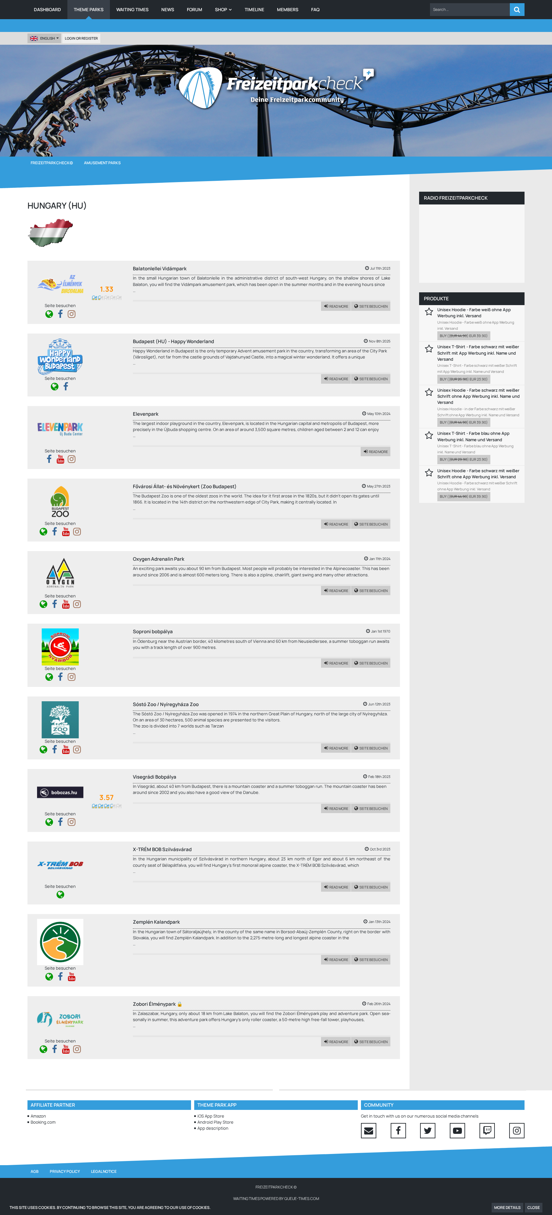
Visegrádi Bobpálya (154, 777)
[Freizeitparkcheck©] (275, 87)
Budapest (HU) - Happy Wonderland (173, 341)
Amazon (38, 1116)
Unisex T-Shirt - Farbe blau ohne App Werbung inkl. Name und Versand (473, 436)
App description (212, 1128)
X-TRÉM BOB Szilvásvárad (162, 849)
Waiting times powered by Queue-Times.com (276, 1198)
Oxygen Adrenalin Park (158, 559)
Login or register (81, 38)
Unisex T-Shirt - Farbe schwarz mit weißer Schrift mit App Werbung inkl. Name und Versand (478, 353)
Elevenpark (145, 414)
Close (533, 1207)
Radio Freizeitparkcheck (455, 198)
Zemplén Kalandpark (156, 922)
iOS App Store (210, 1116)
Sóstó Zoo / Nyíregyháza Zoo (166, 704)
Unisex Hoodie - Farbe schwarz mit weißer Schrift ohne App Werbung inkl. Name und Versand (478, 396)
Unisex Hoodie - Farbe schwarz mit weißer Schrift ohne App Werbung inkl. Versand (478, 474)
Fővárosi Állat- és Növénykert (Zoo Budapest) (185, 486)
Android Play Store (215, 1122)
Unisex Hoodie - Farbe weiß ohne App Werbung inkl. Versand (474, 313)
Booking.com (43, 1122)
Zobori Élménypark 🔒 (158, 1004)
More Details (507, 1207)
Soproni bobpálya (153, 631)
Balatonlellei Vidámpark (160, 268)
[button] (470, 9)
